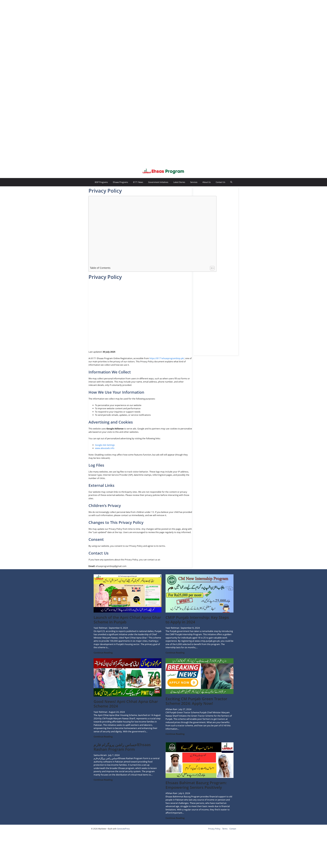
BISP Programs (101, 182)
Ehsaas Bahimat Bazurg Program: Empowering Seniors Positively (196, 785)
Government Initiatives (158, 182)
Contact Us (220, 182)
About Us (206, 182)
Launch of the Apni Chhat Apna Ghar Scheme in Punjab (127, 620)
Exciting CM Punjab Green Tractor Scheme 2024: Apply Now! (196, 701)
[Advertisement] (62, 16)
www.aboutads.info (104, 448)
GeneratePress (123, 828)
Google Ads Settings (105, 444)
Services (193, 182)
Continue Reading (103, 652)
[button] (231, 182)
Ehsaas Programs (120, 182)
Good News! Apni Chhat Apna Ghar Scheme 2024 (126, 704)
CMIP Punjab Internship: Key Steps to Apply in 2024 (197, 620)
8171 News (138, 182)
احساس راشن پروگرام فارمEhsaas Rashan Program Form (122, 747)
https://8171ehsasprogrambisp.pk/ (166, 358)
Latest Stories (179, 182)
